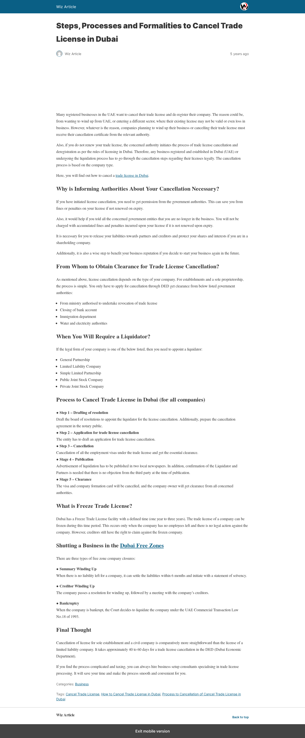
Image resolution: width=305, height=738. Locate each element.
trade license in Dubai (132, 175)
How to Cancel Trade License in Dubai (130, 694)
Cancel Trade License (82, 694)
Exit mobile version (152, 731)
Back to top (240, 717)
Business (82, 684)
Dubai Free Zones (142, 545)
